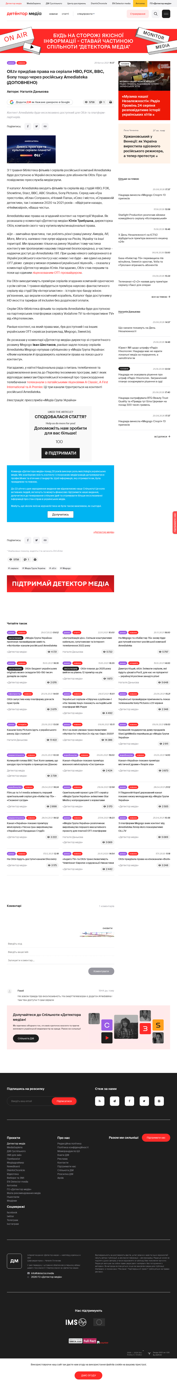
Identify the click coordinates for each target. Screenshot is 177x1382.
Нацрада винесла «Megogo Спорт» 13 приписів (142, 196)
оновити (108, 928)
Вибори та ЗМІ (15, 1177)
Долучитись (60, 514)
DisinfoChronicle (99, 3)
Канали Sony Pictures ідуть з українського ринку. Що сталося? (31, 731)
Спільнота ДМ (26, 1038)
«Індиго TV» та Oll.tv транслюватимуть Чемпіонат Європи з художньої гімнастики (88, 860)
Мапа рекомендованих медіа (24, 1193)
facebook (12, 1212)
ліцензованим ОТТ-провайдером (57, 273)
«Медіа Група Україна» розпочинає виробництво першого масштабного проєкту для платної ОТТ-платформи (84, 827)
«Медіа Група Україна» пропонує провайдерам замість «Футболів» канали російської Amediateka (32, 641)
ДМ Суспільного (54, 3)
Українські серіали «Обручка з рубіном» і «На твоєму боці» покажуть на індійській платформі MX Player (87, 703)
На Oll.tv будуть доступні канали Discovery (32, 859)
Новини (53, 13)
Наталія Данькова (34, 92)
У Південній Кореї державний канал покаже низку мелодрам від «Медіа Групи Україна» (143, 796)
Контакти (62, 1162)
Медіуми (12, 1200)
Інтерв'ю (134, 663)
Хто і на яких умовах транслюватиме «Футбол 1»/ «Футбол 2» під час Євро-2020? (88, 731)
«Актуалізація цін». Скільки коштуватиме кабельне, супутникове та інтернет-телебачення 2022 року (87, 641)
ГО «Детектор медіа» (160, 3)
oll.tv (54, 568)
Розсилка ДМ (65, 1174)
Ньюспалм (13, 1196)
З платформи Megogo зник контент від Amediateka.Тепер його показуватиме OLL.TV (141, 827)
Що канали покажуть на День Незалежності (136, 329)
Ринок (11, 62)
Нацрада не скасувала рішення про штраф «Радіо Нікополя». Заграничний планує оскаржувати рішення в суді (142, 378)
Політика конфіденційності (72, 1147)
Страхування (137, 13)
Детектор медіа (14, 3)
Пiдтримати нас (156, 1137)
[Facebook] (27, 126)
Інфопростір (14, 693)
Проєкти (13, 1138)
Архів (60, 1177)
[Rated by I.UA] (102, 1342)
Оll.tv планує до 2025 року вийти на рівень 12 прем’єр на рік (87, 670)
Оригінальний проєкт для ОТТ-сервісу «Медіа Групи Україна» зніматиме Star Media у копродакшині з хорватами (86, 796)
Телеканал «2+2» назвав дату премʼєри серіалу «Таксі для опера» (142, 283)
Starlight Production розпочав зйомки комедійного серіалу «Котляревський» (142, 216)
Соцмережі (16, 1207)
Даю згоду (88, 1375)
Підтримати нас (66, 1166)
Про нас (63, 1138)
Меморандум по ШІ (68, 1151)
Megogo (67, 568)
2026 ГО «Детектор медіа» (46, 1277)
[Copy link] (45, 126)
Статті (65, 13)
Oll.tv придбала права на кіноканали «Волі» (144, 859)
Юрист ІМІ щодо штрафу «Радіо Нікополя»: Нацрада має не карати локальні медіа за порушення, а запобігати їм (140, 353)
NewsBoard (13, 1166)
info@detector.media (42, 1273)
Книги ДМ (63, 1155)
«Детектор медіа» (104, 532)
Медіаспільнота (16, 755)
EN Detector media (121, 3)
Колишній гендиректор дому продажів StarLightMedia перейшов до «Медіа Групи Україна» (143, 733)
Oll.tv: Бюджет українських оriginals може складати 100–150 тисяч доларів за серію (32, 672)
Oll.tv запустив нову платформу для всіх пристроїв (30, 701)
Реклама (62, 1158)
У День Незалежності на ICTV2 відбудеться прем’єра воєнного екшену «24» (143, 238)
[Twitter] (36, 126)
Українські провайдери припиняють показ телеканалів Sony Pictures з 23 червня (144, 701)
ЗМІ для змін (14, 1155)
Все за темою (159, 296)
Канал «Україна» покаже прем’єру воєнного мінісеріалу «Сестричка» (83, 762)
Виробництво (70, 755)
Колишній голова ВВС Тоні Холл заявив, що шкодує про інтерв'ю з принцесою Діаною (32, 762)
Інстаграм (13, 1223)
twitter (10, 1216)
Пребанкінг (13, 1158)
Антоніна (140, 3)
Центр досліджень (76, 3)
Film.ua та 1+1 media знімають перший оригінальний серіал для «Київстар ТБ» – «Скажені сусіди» (31, 796)
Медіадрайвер (15, 1162)
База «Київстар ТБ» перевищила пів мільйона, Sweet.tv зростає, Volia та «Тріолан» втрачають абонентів (140, 261)
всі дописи (160, 436)
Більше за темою (128, 178)
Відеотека (13, 1174)
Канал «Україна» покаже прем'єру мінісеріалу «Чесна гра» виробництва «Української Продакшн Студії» (29, 827)
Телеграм (12, 1220)
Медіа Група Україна (35, 568)
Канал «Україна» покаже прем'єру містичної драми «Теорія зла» (139, 762)
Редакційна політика (69, 1143)
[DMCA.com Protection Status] (76, 1342)
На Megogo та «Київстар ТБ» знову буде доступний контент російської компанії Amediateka (142, 641)
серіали (14, 568)
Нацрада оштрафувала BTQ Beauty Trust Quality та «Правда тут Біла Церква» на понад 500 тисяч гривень (143, 401)
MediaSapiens (34, 3)
